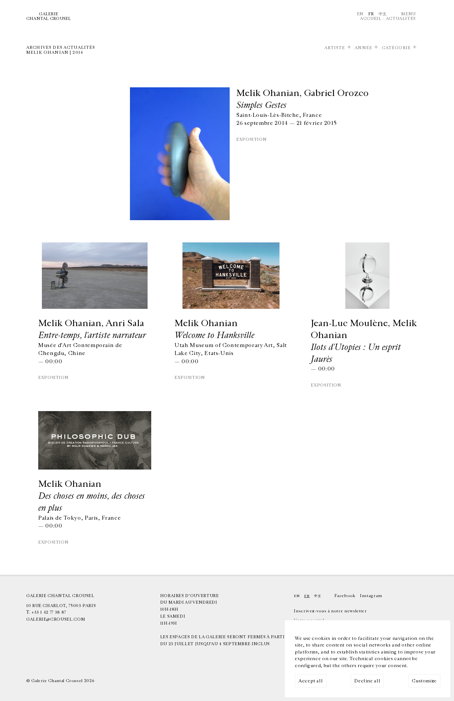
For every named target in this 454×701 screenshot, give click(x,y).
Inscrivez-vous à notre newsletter (330, 611)
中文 (383, 14)
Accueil (370, 18)
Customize (424, 681)
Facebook (344, 595)
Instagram (371, 595)
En (360, 14)
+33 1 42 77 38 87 (49, 612)
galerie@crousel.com (55, 619)
